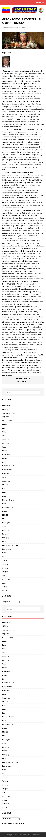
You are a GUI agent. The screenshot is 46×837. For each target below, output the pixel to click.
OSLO (4, 526)
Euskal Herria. (7, 470)
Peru (4, 541)
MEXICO (5, 515)
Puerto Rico (6, 549)
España (4, 458)
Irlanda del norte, (8, 500)
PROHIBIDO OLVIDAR (10, 545)
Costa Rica (6, 443)
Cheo (23, 27)
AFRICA (5, 409)
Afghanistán (6, 405)
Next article (23, 381)
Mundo (4, 519)
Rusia (4, 553)
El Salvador (6, 454)
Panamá (5, 534)
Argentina (5, 417)
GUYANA (5, 485)
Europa (4, 462)
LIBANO (5, 511)
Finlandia (5, 473)
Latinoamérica (7, 507)
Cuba (4, 447)
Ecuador (5, 451)
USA (3, 575)
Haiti (3, 489)
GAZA (4, 477)
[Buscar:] (23, 392)
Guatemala (6, 481)
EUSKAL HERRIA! (8, 466)
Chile (4, 432)
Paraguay (5, 538)
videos (4, 583)
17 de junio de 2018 (11, 27)
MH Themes (36, 835)
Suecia (4, 560)
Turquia (5, 564)
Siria (3, 557)
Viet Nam (5, 587)
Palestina (5, 530)
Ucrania (5, 568)
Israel (4, 504)
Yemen (4, 591)
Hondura (5, 492)
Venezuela (6, 579)
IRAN (4, 496)
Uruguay (5, 572)
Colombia (5, 439)
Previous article (23, 379)
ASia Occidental (7, 420)
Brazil (4, 428)
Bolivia (4, 424)
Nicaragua (6, 522)
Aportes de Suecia (8, 413)
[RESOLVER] (23, 10)
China (4, 436)
